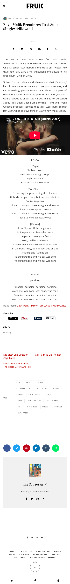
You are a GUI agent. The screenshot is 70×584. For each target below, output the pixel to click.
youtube (58, 407)
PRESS (57, 551)
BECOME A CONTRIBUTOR (43, 557)
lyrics (56, 389)
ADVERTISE (26, 551)
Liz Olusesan (15, 18)
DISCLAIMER (20, 557)
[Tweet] (22, 49)
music (20, 401)
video (45, 407)
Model (50, 395)
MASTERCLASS (43, 551)
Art (19, 383)
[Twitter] (32, 538)
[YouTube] (42, 538)
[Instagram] (37, 538)
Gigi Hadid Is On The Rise (48, 354)
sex (19, 407)
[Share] (13, 49)
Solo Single (32, 407)
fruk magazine (25, 389)
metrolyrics (34, 395)
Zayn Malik (23, 413)
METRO (20, 395)
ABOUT (13, 551)
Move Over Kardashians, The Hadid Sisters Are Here (17, 365)
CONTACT (56, 554)
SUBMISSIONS (40, 554)
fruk (41, 383)
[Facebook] (27, 538)
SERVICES (24, 554)
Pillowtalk (53, 401)
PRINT (12, 554)
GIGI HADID (43, 389)
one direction (35, 401)
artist (29, 383)
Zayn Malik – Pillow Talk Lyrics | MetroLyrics (41, 305)
